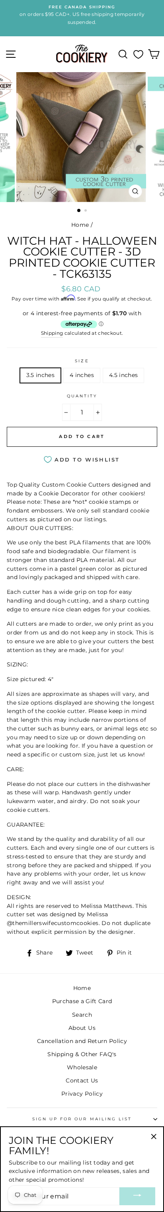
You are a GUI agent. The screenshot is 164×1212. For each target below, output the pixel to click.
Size (82, 360)
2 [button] (86, 211)
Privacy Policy (82, 1093)
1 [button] (79, 211)
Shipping (52, 333)
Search (82, 1015)
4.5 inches (123, 375)
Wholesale (82, 1067)
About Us (82, 1028)
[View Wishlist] (138, 54)
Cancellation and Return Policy (82, 1041)
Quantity (82, 396)
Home (80, 225)
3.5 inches (40, 375)
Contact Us (82, 1080)
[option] (82, 137)
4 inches (82, 375)
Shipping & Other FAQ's (81, 1054)
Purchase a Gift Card (82, 1001)
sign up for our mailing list (82, 1119)
